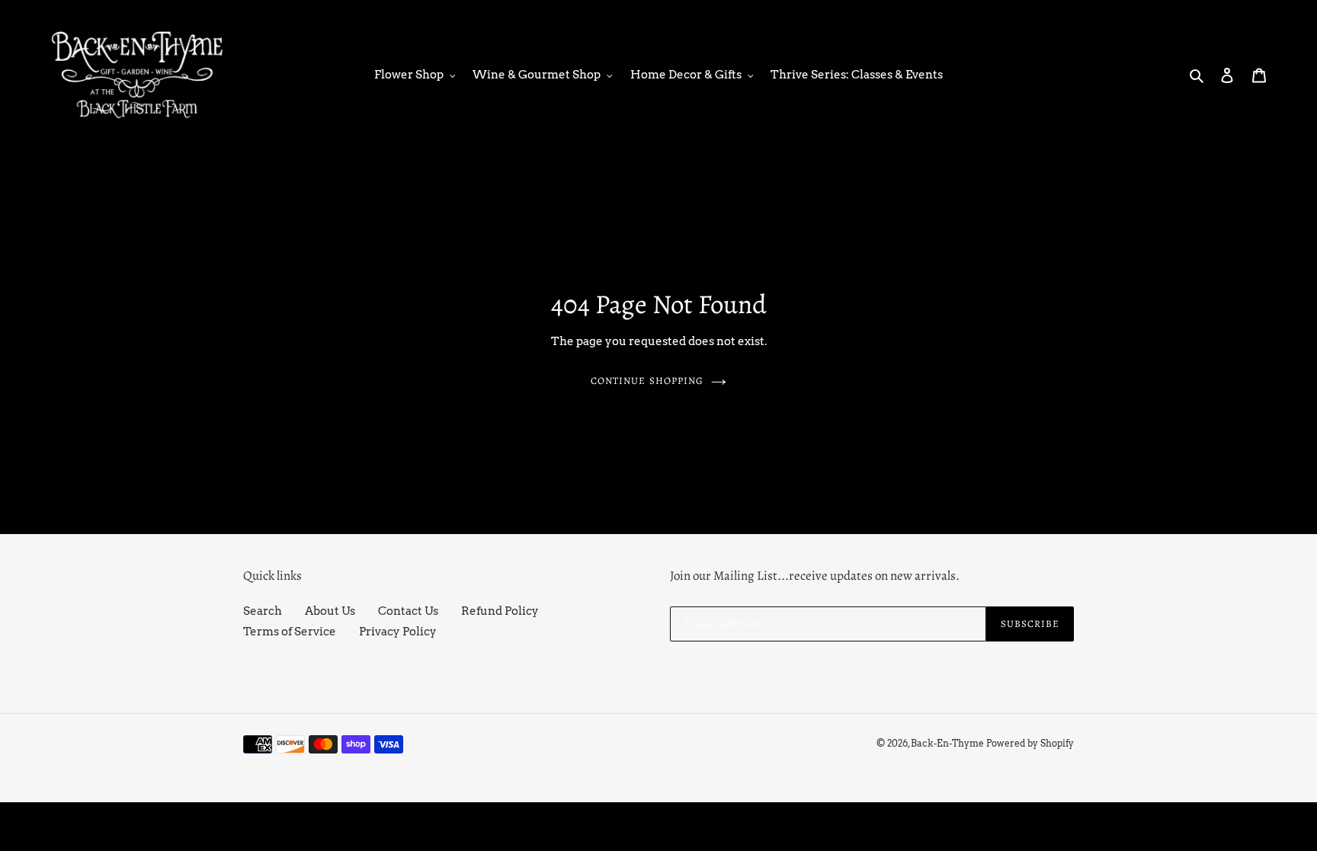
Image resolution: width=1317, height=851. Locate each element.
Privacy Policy (398, 631)
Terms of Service (289, 631)
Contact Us (408, 611)
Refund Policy (500, 611)
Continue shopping (647, 380)
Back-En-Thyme (947, 743)
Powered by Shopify (1030, 743)
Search (262, 611)
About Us (330, 611)
